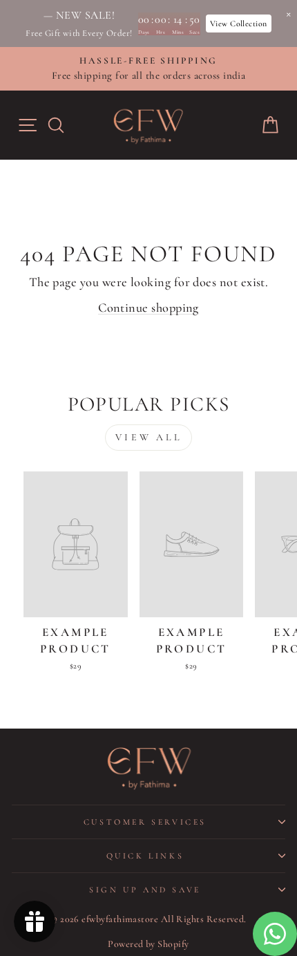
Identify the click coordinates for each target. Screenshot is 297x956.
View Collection (238, 23)
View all (148, 437)
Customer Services (145, 822)
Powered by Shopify (148, 944)
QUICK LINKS (145, 856)
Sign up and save (145, 889)
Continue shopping (148, 307)
